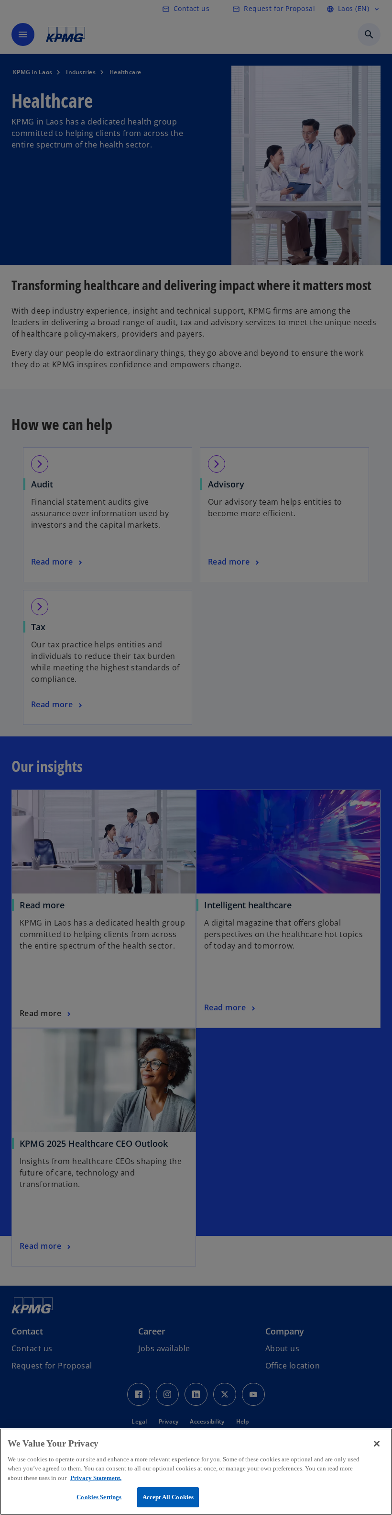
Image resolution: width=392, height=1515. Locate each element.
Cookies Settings (98, 1497)
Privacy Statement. (95, 1477)
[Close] (376, 1443)
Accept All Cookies (168, 1497)
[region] (196, 1471)
